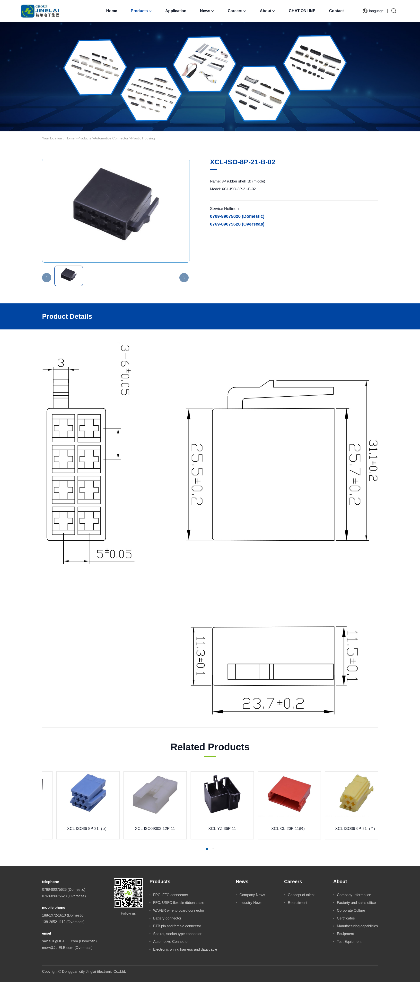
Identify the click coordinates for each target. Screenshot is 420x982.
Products (141, 11)
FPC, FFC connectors (170, 895)
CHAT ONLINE (302, 11)
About (267, 11)
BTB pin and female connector (177, 926)
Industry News (250, 902)
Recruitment (297, 902)
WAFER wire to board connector (178, 910)
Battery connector (167, 918)
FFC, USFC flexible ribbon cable (178, 902)
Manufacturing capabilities (357, 926)
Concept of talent (301, 895)
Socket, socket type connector (177, 934)
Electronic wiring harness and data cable (185, 949)
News (207, 11)
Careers (237, 11)
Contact (336, 11)
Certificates (346, 918)
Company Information (354, 895)
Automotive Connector (111, 138)
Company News (252, 895)
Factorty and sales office (356, 902)
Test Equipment (349, 941)
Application (175, 11)
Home (111, 11)
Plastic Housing (143, 138)
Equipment (345, 934)
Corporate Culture (351, 910)
